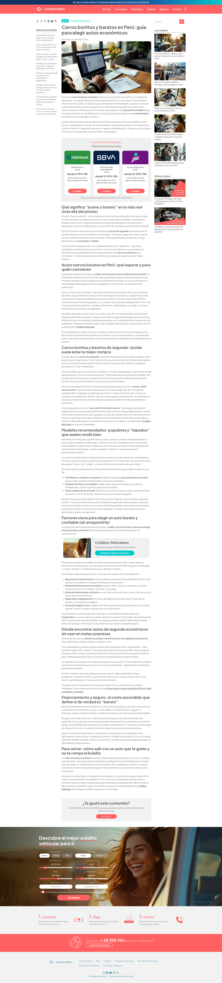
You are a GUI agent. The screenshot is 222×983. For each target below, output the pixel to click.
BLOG (65, 21)
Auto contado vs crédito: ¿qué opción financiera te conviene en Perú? (169, 56)
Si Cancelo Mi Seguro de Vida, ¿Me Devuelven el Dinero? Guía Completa (168, 201)
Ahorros (106, 9)
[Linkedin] (107, 973)
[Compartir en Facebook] (41, 21)
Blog (98, 961)
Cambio (177, 9)
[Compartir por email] (52, 21)
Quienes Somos (85, 961)
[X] (117, 973)
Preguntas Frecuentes (124, 961)
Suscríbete (106, 816)
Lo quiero (77, 191)
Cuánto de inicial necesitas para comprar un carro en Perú (169, 164)
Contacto (107, 961)
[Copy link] (55, 21)
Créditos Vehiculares (81, 20)
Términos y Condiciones (98, 892)
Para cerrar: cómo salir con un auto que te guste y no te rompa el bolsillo (46, 111)
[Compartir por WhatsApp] (37, 21)
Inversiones (121, 9)
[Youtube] (110, 973)
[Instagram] (114, 973)
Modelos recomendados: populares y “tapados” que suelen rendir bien (46, 66)
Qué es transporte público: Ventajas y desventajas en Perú (168, 83)
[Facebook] (104, 973)
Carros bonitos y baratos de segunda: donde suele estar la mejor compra (46, 56)
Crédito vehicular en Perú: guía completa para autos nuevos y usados (168, 136)
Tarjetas (151, 9)
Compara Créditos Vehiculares (115, 553)
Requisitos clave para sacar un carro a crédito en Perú (168, 109)
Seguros (164, 9)
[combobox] (55, 887)
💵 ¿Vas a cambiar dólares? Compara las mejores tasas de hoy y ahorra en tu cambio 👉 (111, 2)
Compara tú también (99, 945)
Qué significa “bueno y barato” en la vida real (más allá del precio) (45, 37)
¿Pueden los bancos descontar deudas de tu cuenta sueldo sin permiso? (168, 229)
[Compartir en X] (44, 21)
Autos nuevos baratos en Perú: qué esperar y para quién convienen (46, 47)
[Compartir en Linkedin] (48, 21)
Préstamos (137, 9)
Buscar (181, 21)
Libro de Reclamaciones (147, 961)
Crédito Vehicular (85, 326)
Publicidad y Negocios (112, 965)
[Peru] (185, 7)
